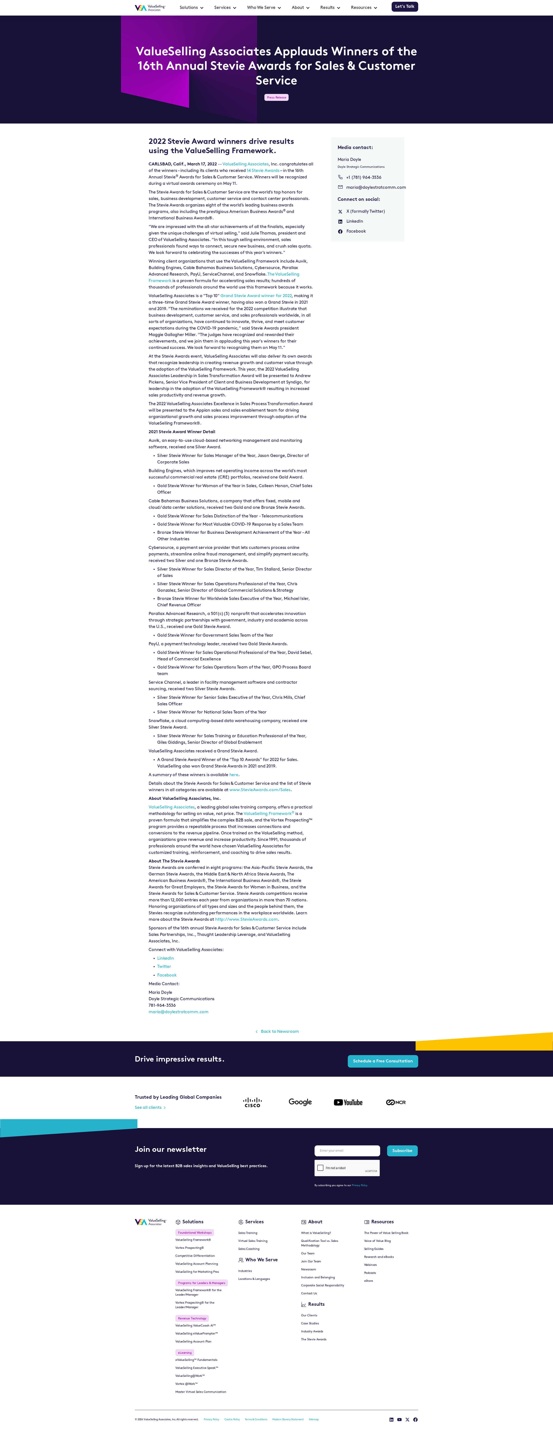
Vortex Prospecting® (189, 1248)
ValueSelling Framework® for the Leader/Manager (198, 1293)
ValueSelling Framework (267, 814)
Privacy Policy (359, 1185)
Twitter (164, 967)
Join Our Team (311, 1261)
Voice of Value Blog (377, 1241)
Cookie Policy (232, 1419)
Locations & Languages (254, 1279)
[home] (150, 8)
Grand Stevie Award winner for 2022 (256, 296)
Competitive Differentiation (195, 1256)
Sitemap (314, 1419)
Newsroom (308, 1269)
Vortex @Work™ (186, 1384)
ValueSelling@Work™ (190, 1376)
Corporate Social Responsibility (322, 1285)
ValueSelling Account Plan (193, 1341)
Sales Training (247, 1233)
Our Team (308, 1253)
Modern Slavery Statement (288, 1419)
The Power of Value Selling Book (386, 1233)
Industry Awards (312, 1331)
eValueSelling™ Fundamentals (196, 1360)
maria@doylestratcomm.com (178, 1012)
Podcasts (370, 1273)
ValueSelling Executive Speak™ (196, 1368)
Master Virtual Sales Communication (200, 1392)
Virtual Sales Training (252, 1241)
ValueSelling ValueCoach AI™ (195, 1325)
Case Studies (310, 1323)
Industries (245, 1271)
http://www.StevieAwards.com (246, 920)
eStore (368, 1281)
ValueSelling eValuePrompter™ (196, 1333)
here (233, 775)
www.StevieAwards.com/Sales (260, 790)
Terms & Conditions (256, 1419)
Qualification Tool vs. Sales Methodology (319, 1243)
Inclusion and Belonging (318, 1277)
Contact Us (309, 1293)
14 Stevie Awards (263, 171)
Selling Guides (374, 1249)
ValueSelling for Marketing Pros (197, 1272)
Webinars (370, 1265)
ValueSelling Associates (245, 164)
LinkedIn (165, 958)
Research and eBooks (379, 1257)
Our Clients (309, 1315)
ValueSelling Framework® (193, 1240)
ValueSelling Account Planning (196, 1264)
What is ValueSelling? (316, 1233)
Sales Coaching (248, 1249)
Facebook (167, 975)
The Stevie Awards (313, 1339)
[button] (192, 8)
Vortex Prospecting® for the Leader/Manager (195, 1305)
